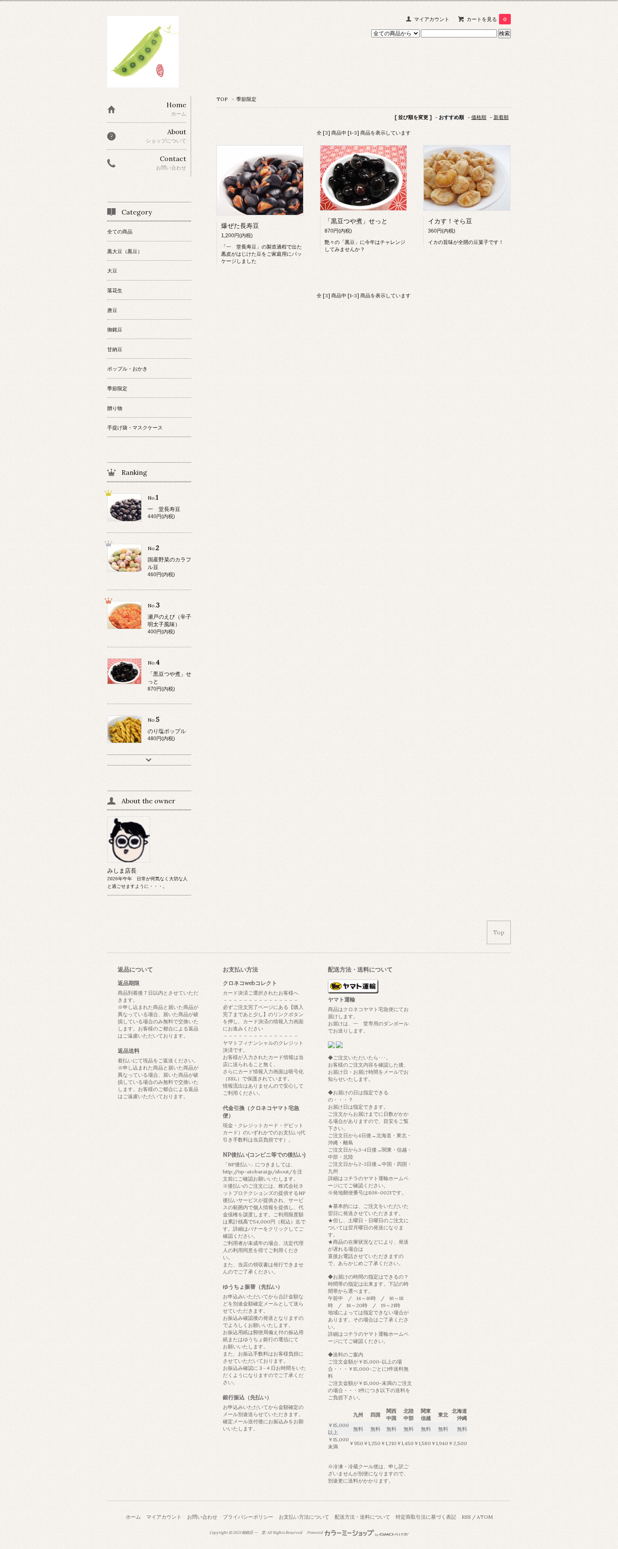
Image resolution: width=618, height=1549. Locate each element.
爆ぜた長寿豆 (240, 226)
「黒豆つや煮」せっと (356, 221)
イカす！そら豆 (450, 221)
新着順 (501, 117)
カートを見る (487, 19)
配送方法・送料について (362, 1517)
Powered (315, 1532)
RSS (466, 1517)
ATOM (485, 1517)
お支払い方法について (304, 1517)
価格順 (478, 117)
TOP (222, 99)
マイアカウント (431, 19)
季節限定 (246, 99)
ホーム (133, 1517)
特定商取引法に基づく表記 (426, 1517)
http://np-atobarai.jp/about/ (257, 1171)
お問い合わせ (202, 1517)
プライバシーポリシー (248, 1517)
